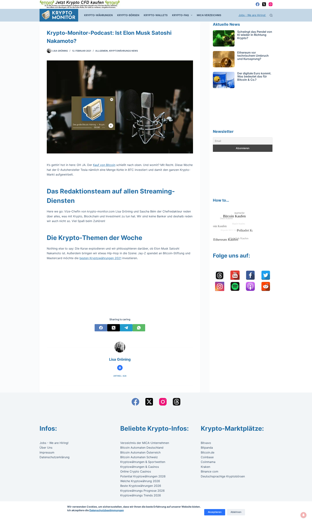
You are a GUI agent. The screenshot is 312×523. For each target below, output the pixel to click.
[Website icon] (120, 367)
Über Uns (46, 447)
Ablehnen (236, 512)
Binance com (209, 471)
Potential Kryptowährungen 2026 (143, 476)
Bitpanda (207, 447)
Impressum (47, 452)
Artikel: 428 (119, 376)
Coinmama (208, 462)
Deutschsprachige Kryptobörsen (223, 476)
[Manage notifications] (303, 515)
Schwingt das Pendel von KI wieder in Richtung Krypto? (254, 35)
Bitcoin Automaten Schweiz (139, 457)
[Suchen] (271, 15)
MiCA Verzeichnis (209, 15)
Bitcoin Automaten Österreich (140, 452)
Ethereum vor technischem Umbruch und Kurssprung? (253, 56)
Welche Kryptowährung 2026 (140, 481)
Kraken (205, 467)
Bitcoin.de (207, 452)
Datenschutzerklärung (55, 457)
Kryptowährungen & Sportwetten (142, 462)
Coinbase (207, 457)
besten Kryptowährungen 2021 (100, 258)
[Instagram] (270, 4)
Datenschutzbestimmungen (106, 510)
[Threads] (176, 402)
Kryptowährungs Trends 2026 (140, 495)
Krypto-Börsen (128, 15)
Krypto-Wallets (156, 15)
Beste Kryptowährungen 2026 (140, 486)
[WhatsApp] (139, 327)
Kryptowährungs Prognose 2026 (142, 490)
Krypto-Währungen (98, 15)
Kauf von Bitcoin (104, 165)
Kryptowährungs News (123, 50)
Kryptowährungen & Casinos (139, 467)
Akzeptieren (215, 512)
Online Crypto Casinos (135, 471)
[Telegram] (126, 327)
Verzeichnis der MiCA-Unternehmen (144, 443)
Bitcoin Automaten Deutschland (141, 447)
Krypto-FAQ (180, 15)
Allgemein (101, 50)
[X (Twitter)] (264, 4)
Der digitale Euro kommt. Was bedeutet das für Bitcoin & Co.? (254, 76)
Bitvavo (206, 443)
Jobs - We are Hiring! (252, 15)
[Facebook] (257, 4)
